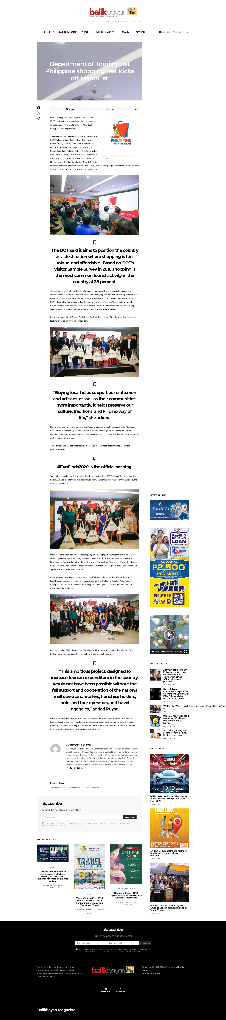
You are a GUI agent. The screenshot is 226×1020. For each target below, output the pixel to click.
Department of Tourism (79, 787)
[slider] (167, 651)
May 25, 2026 (127, 904)
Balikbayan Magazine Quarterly (60, 32)
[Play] (153, 651)
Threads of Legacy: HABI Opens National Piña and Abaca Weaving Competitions (126, 895)
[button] (88, 914)
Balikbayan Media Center (97, 86)
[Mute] (181, 651)
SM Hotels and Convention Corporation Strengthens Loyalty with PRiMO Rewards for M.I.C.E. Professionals (176, 694)
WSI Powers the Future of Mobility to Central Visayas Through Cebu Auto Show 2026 (168, 798)
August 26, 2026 (169, 726)
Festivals (96, 787)
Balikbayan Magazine (56, 1010)
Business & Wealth (105, 32)
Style (93, 56)
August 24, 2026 (169, 738)
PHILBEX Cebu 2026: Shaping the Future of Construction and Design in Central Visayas (168, 907)
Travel (125, 32)
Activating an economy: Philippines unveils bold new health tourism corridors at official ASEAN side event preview (175, 676)
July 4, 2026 (101, 910)
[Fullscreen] (185, 651)
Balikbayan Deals (59, 787)
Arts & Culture (122, 889)
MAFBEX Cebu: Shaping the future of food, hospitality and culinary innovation (168, 853)
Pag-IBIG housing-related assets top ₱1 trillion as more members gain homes (176, 719)
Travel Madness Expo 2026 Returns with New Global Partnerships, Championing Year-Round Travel (89, 902)
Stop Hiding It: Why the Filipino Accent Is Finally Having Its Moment (175, 732)
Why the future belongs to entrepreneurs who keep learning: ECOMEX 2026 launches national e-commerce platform (53, 876)
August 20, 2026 (155, 804)
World (85, 32)
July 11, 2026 (54, 887)
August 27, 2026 (169, 685)
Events (86, 56)
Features (140, 32)
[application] (169, 634)
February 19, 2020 (78, 86)
